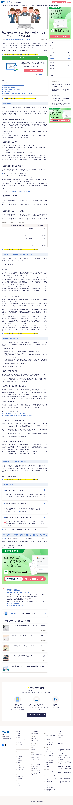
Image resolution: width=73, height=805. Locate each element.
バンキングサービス (21, 767)
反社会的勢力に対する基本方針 (64, 761)
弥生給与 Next (5, 538)
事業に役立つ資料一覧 (49, 771)
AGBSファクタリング (21, 776)
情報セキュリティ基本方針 (63, 755)
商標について (61, 759)
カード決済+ (20, 771)
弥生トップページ (6, 734)
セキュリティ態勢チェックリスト (64, 757)
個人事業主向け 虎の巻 (35, 740)
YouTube (60, 739)
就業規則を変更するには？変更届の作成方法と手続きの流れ (16, 413)
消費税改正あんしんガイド (50, 744)
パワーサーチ (20, 780)
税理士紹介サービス (35, 766)
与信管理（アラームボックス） (37, 773)
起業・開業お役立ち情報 (49, 760)
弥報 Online (47, 766)
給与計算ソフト (20, 758)
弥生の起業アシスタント (36, 757)
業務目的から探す (20, 742)
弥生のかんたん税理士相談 (36, 770)
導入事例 (19, 785)
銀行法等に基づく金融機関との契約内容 (65, 769)
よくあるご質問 (7, 91)
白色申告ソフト (20, 754)
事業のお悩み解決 (35, 733)
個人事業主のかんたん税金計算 (37, 762)
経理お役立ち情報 (48, 751)
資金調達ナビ (34, 749)
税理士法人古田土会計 (13, 603)
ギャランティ (20, 778)
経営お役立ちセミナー (35, 772)
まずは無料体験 (33, 70)
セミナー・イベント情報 (49, 749)
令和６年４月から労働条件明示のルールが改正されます (21, 191)
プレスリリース (20, 735)
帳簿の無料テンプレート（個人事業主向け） (51, 779)
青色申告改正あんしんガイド (50, 735)
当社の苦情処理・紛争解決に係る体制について (65, 782)
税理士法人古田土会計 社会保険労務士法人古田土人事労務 (18, 39)
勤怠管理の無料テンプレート (50, 785)
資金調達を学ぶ (48, 764)
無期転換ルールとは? (8, 82)
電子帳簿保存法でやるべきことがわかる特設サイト (51, 740)
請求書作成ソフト (20, 760)
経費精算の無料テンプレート (50, 781)
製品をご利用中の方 (6, 736)
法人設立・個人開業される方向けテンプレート (51, 790)
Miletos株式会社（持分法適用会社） (65, 749)
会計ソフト (19, 751)
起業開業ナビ (34, 745)
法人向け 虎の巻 (34, 738)
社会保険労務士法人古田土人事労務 (16, 605)
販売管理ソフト (20, 762)
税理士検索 (34, 768)
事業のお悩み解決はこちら (36, 714)
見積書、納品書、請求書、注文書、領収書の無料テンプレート (50, 774)
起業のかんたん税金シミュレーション (37, 755)
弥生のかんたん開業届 (35, 764)
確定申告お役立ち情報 (49, 753)
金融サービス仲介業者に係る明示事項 (65, 779)
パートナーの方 (5, 740)
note (60, 733)
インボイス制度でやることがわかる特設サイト (51, 738)
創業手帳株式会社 (62, 747)
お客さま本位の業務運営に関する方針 (65, 776)
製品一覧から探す (20, 744)
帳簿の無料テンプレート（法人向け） (51, 776)
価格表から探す (20, 747)
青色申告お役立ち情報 (49, 755)
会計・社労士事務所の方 (7, 738)
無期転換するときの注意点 (9, 87)
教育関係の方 (5, 742)
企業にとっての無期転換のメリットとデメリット (14, 85)
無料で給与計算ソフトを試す (59, 2)
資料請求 (69, 2)
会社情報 (19, 733)
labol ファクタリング (21, 774)
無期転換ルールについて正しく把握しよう (12, 89)
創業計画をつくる (35, 759)
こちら (40, 74)
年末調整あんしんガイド (49, 742)
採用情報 (19, 737)
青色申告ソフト (20, 756)
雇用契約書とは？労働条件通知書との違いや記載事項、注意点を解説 (18, 415)
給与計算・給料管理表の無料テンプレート (51, 783)
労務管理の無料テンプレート (50, 787)
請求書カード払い (20, 769)
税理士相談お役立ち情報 (49, 762)
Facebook (61, 735)
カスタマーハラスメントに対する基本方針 (65, 763)
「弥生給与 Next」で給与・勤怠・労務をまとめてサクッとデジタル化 (18, 93)
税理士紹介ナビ (34, 747)
